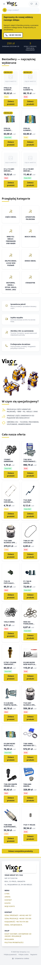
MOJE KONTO (10, 906)
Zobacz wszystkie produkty (20, 851)
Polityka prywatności (10, 955)
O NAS (7, 894)
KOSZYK (8, 903)
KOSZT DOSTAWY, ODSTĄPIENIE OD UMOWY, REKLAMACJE (18, 935)
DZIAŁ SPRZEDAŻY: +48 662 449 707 (18, 915)
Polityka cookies (24, 955)
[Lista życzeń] (31, 4)
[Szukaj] (5, 10)
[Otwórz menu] (4, 4)
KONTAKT (8, 900)
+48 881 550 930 (15, 35)
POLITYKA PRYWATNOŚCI (14, 942)
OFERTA (7, 897)
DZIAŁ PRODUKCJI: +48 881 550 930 (18, 918)
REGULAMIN (9, 939)
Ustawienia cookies (21, 958)
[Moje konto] (36, 4)
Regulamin (33, 955)
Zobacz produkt (10, 102)
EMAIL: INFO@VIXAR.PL (13, 925)
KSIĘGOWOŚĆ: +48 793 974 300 (16, 922)
